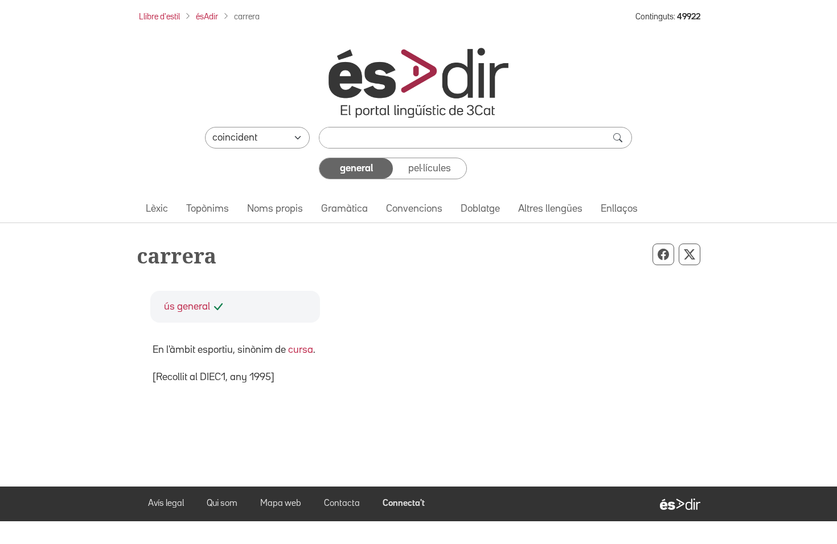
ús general (187, 306)
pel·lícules (429, 168)
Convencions (414, 208)
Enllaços (619, 208)
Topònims (207, 208)
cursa (300, 350)
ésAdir (207, 16)
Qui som (222, 504)
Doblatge (480, 208)
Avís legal (166, 504)
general (356, 168)
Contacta (342, 504)
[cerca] (618, 137)
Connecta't (404, 504)
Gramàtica (344, 208)
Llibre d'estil (159, 16)
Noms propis (275, 208)
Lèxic (157, 208)
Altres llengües (550, 208)
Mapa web (280, 504)
